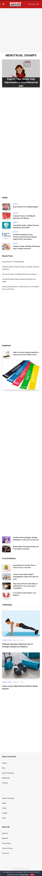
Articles (4, 763)
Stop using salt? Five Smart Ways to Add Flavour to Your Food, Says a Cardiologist (25, 586)
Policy (4, 818)
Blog (3, 768)
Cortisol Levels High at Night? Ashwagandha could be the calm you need (25, 577)
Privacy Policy (6, 843)
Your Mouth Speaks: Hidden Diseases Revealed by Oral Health (26, 226)
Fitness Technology (8, 798)
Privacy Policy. (24, 874)
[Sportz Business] (15, 4)
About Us (5, 833)
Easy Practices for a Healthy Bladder (25, 207)
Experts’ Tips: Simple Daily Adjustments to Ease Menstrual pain (21, 82)
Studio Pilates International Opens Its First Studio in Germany (26, 548)
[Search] (37, 4)
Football (4, 813)
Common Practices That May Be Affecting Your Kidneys (24, 217)
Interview (5, 783)
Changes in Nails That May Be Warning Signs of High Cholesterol (26, 247)
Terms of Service (7, 848)
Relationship (6, 778)
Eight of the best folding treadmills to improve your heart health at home (26, 353)
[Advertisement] (21, 30)
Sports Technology (8, 773)
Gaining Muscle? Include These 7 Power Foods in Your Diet (24, 566)
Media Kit (5, 838)
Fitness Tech (6, 640)
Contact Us (5, 853)
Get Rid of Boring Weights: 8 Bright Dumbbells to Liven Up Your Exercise (26, 539)
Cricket (4, 808)
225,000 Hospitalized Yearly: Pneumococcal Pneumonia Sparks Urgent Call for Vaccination (25, 237)
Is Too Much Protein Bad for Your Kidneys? (24, 594)
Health (15, 204)
